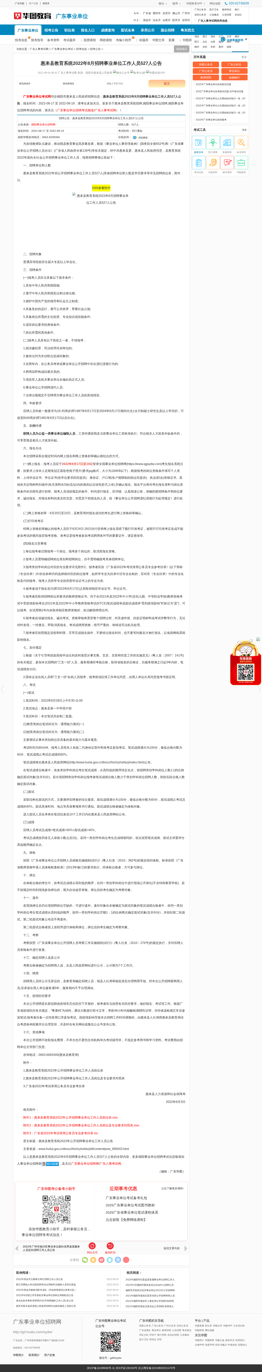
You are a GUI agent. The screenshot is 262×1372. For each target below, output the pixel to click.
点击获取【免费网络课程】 (126, 1220)
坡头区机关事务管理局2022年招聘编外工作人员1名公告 (44, 1300)
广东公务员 (234, 64)
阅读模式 (181, 48)
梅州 (196, 47)
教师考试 (226, 9)
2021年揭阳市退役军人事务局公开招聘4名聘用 (150, 1301)
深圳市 (186, 20)
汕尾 (213, 41)
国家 (229, 47)
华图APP (227, 1325)
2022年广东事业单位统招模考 (211, 119)
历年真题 (200, 57)
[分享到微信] (85, 1260)
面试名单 (128, 30)
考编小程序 (123, 40)
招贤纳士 (242, 1345)
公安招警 (226, 14)
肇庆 (237, 36)
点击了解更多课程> (172, 1188)
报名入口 (88, 30)
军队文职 (143, 1335)
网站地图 (215, 3)
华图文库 (158, 40)
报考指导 (37, 40)
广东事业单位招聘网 (85, 1163)
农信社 (238, 14)
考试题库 (69, 40)
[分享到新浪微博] (101, 1260)
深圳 (205, 47)
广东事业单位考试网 (37, 96)
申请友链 (232, 1345)
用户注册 (33, 3)
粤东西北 (187, 30)
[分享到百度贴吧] (118, 1260)
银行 (237, 9)
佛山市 (176, 13)
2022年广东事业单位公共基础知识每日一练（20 (220, 98)
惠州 (221, 47)
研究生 (152, 1339)
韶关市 (176, 20)
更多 (244, 57)
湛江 (205, 36)
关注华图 (201, 1335)
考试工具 (200, 129)
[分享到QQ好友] (109, 1260)
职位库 (208, 1325)
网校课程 (106, 40)
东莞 (213, 47)
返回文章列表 (172, 1248)
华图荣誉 (209, 1340)
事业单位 (234, 70)
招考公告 (51, 30)
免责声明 (209, 1345)
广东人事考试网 (32, 15)
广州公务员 (200, 9)
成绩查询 (108, 30)
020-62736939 (239, 3)
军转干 (152, 1335)
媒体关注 (230, 1340)
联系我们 (34, 1355)
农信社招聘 (173, 1335)
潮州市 (157, 13)
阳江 (196, 41)
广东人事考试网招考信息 (212, 20)
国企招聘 (168, 30)
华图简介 (18, 1355)
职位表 (69, 30)
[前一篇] (2, 689)
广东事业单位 (72, 16)
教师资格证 (76, 596)
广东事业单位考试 (62, 48)
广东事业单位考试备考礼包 (126, 1198)
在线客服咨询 (235, 40)
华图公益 (219, 1340)
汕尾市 (166, 20)
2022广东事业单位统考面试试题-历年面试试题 (219, 91)
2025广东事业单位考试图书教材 (130, 1205)
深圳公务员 (200, 14)
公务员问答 (239, 1325)
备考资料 (53, 40)
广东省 (147, 13)
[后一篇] (259, 689)
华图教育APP (194, 3)
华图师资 (189, 40)
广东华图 (19, 3)
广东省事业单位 (43, 860)
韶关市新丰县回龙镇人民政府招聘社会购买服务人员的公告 (46, 1306)
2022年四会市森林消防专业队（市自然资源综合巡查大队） (46, 1290)
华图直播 (199, 1325)
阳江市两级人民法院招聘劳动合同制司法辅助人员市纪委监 (46, 1284)
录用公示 (148, 30)
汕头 (205, 41)
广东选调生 (145, 1330)
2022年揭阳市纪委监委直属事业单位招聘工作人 (150, 1279)
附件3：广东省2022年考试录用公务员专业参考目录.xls (60, 1133)
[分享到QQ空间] (93, 1260)
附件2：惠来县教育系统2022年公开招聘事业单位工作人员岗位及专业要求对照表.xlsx (81, 1125)
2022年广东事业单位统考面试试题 (213, 84)
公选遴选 (214, 14)
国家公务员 (206, 64)
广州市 (186, 13)
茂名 (213, 36)
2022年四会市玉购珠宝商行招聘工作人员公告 (39, 1279)
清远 (196, 36)
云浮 (229, 36)
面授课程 (90, 40)
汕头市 (157, 20)
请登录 (46, 3)
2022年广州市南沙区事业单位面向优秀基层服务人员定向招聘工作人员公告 (51, 1248)
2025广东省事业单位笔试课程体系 (132, 1212)
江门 (221, 36)
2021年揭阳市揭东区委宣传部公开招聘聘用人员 (150, 1295)
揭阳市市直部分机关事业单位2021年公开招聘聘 (150, 1290)
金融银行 (234, 77)
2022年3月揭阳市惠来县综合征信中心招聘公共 (150, 1285)
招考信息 (21, 40)
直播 (171, 40)
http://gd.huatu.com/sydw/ (32, 1332)
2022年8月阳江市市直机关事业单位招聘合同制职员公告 (44, 1295)
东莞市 (166, 13)
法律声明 (199, 1345)
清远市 (147, 20)
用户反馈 (49, 1355)
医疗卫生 (214, 9)
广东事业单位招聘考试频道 (75, 110)
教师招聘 (205, 77)
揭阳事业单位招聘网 (43, 124)
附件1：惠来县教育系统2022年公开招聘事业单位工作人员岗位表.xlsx (70, 1117)
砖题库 (143, 40)
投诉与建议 (221, 1345)
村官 (159, 1339)
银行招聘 (161, 1335)
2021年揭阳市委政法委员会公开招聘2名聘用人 (150, 1306)
